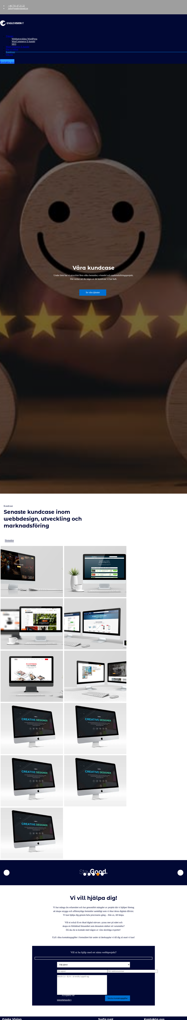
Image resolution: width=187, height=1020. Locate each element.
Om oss (9, 54)
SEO (14, 44)
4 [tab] (97, 874)
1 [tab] (84, 874)
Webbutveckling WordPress (24, 39)
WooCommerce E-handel (23, 41)
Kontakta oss (7, 62)
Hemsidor (9, 540)
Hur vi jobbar (12, 49)
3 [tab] (93, 874)
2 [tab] (89, 874)
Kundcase (10, 52)
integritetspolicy (64, 1000)
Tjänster (9, 36)
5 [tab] (102, 874)
